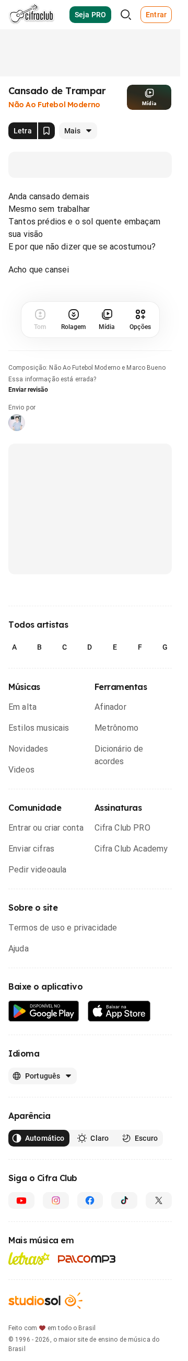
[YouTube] (21, 1200)
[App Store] (119, 1011)
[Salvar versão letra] (46, 130)
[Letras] (29, 1258)
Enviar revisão (28, 389)
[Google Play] (43, 1011)
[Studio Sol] (45, 1300)
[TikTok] (124, 1200)
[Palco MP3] (87, 1259)
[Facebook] (90, 1200)
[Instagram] (56, 1200)
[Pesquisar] (125, 14)
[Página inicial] (31, 14)
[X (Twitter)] (159, 1200)
